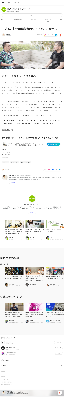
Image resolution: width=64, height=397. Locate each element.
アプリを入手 (58, 342)
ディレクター (15, 162)
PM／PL (4, 150)
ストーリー (48, 19)
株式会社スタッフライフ (18, 8)
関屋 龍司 (8, 34)
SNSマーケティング (25, 162)
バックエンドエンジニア (8, 152)
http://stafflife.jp (10, 11)
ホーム (2, 19)
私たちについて (18, 19)
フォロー (32, 15)
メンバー (33, 19)
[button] (32, 338)
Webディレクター (6, 155)
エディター (6, 162)
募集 (61, 19)
